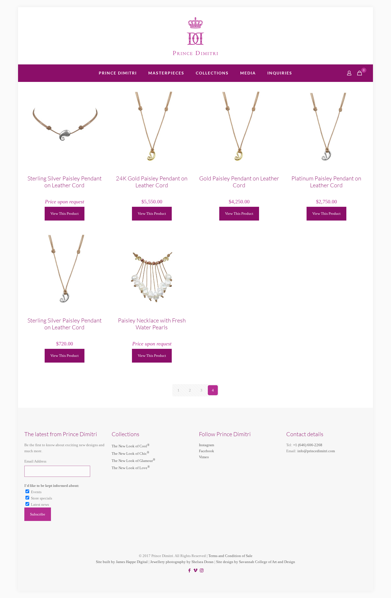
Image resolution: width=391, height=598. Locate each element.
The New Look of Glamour (133, 461)
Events (36, 492)
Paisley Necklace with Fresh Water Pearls (152, 324)
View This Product (64, 213)
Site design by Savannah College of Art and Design (255, 562)
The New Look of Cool (130, 446)
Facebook (206, 451)
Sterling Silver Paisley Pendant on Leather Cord (64, 182)
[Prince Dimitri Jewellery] (195, 35)
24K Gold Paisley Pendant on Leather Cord (151, 182)
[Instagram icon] (202, 570)
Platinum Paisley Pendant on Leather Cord (326, 182)
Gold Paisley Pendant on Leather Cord (239, 182)
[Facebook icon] (189, 570)
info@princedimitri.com (316, 451)
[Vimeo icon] (195, 570)
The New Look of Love (131, 468)
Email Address (35, 461)
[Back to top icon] (364, 586)
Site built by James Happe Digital (122, 562)
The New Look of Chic (130, 453)
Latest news (40, 504)
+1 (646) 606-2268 (307, 445)
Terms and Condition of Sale (230, 556)
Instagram (206, 445)
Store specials (41, 498)
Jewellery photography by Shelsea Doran (182, 562)
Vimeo (204, 457)
